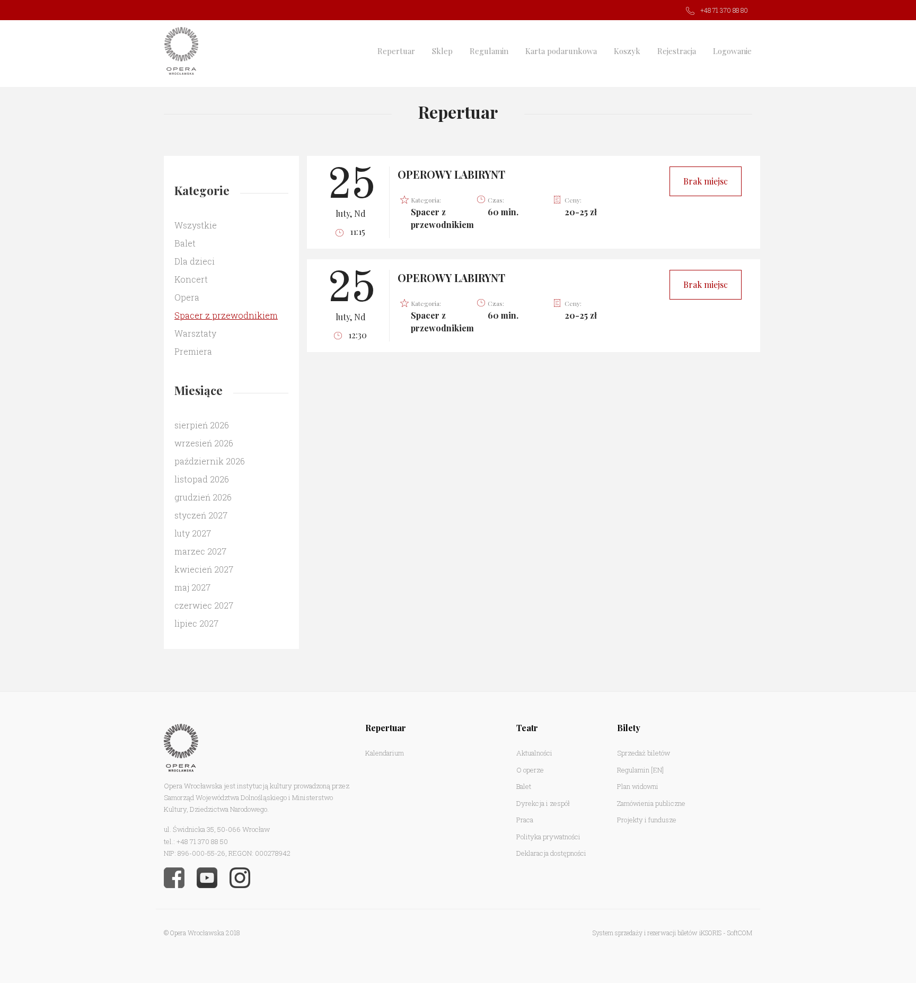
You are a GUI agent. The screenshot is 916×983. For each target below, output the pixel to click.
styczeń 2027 (200, 515)
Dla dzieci (194, 261)
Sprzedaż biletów (643, 753)
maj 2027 (192, 587)
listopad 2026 (201, 479)
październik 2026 (209, 461)
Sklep (442, 51)
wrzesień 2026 (203, 443)
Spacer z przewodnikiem (226, 315)
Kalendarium (384, 753)
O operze (530, 770)
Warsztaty (195, 333)
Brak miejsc (705, 181)
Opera (186, 297)
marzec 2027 (200, 551)
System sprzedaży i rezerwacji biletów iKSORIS (657, 932)
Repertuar (396, 51)
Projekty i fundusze (646, 819)
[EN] (657, 770)
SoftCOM (739, 932)
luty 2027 (192, 533)
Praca (524, 819)
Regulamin (489, 51)
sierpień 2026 (201, 425)
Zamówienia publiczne (651, 803)
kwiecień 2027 (203, 569)
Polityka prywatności (548, 836)
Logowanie (732, 51)
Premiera (193, 351)
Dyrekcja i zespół (543, 803)
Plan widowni (637, 786)
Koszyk (627, 51)
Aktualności (534, 753)
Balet (185, 243)
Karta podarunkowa (561, 51)
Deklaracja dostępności (551, 853)
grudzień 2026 (203, 497)
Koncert (191, 279)
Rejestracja (676, 51)
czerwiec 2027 (203, 605)
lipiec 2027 (196, 623)
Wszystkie (195, 225)
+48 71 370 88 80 (724, 10)
